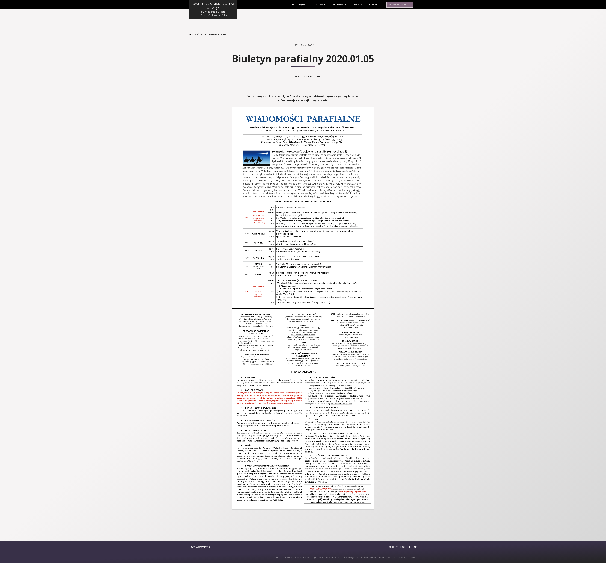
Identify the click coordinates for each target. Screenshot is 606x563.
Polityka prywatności (199, 547)
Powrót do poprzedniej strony (209, 34)
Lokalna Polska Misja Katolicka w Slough (213, 9)
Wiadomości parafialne (303, 76)
